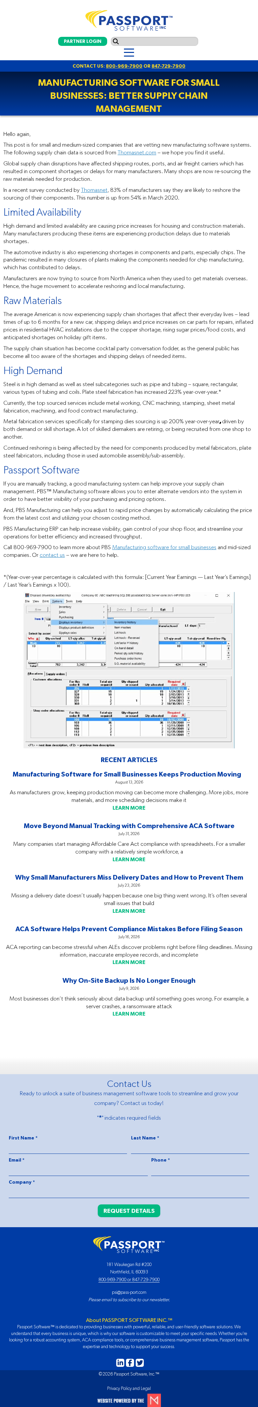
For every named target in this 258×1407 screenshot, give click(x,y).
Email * (17, 1160)
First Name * (23, 1137)
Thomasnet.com (137, 152)
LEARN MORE (129, 808)
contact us (52, 554)
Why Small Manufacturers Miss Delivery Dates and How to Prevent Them (129, 877)
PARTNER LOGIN (82, 41)
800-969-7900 (124, 66)
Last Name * (145, 1137)
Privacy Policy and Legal (129, 1388)
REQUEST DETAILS (129, 1210)
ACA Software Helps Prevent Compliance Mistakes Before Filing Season (129, 929)
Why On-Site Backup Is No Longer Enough (129, 980)
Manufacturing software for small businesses (164, 547)
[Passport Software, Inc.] (129, 19)
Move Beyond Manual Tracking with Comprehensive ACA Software (129, 825)
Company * (22, 1182)
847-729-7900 (168, 66)
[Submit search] (116, 41)
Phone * (160, 1160)
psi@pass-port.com (129, 1292)
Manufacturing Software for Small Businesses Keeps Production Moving (129, 774)
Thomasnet (94, 190)
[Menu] (129, 53)
